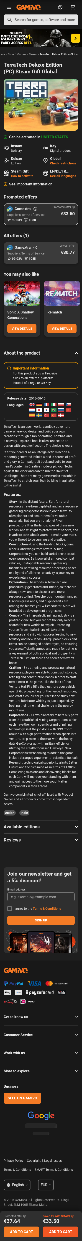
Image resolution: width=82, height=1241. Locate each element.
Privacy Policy (13, 1160)
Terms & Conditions (47, 908)
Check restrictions (63, 163)
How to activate (22, 176)
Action (9, 813)
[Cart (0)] (72, 7)
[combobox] (41, 19)
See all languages (63, 176)
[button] (41, 214)
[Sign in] (60, 7)
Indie (24, 813)
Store (11, 54)
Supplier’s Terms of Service (25, 215)
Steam (33, 54)
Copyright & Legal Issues (44, 1160)
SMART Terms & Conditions (54, 1169)
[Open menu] (9, 7)
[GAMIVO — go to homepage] (28, 7)
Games (21, 54)
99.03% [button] (17, 220)
